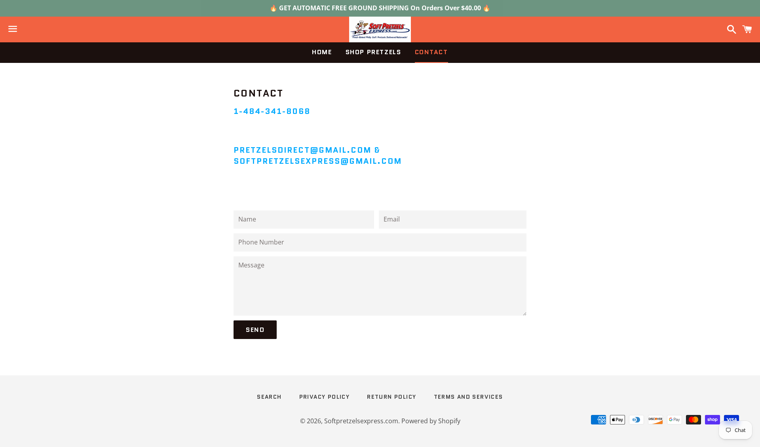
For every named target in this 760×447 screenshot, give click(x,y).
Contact (431, 52)
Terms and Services (468, 397)
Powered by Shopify (430, 421)
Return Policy (391, 397)
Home (322, 52)
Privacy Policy (324, 397)
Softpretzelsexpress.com (361, 421)
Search (269, 397)
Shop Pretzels (373, 52)
